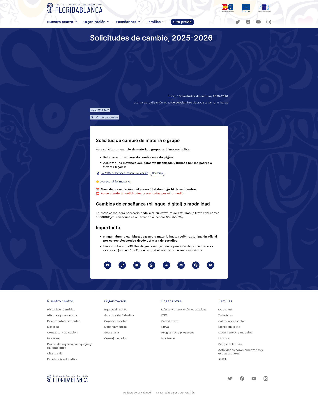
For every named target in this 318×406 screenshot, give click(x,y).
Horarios (53, 338)
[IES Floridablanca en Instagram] (268, 22)
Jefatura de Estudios (119, 315)
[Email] (107, 265)
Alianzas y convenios (62, 315)
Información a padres (106, 117)
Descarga (157, 173)
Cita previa (182, 22)
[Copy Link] (122, 265)
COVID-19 (225, 309)
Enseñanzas (126, 22)
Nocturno (168, 338)
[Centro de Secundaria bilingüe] (228, 8)
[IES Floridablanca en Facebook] (248, 22)
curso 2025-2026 (100, 110)
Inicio (172, 96)
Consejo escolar (115, 321)
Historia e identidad (61, 309)
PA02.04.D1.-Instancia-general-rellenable (124, 173)
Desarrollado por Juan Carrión (175, 392)
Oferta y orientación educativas (183, 309)
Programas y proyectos (177, 332)
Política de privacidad (137, 392)
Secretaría (111, 332)
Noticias (53, 326)
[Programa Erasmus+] (246, 8)
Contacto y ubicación (62, 332)
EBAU (165, 326)
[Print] (181, 265)
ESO (164, 315)
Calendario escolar (231, 321)
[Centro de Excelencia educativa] (264, 8)
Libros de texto (229, 326)
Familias (153, 22)
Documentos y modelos (235, 332)
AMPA (222, 359)
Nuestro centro (60, 22)
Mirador (223, 338)
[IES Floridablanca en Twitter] (238, 22)
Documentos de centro (63, 321)
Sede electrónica (230, 344)
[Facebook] (195, 265)
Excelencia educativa (62, 359)
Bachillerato (170, 321)
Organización (94, 22)
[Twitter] (210, 265)
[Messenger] (136, 265)
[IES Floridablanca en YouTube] (258, 22)
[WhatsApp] (151, 265)
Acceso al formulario (115, 181)
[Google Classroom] (166, 265)
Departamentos (115, 326)
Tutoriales (225, 315)
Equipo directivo (116, 309)
